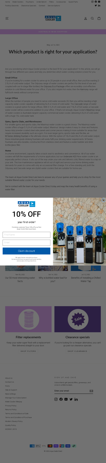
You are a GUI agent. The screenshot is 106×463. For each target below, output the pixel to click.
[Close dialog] (103, 200)
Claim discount (26, 251)
